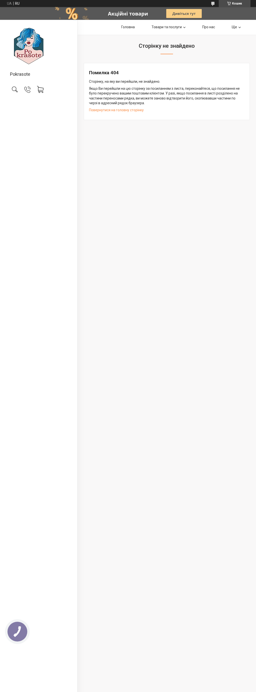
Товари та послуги (167, 27)
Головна (128, 27)
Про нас (208, 27)
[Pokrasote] (38, 46)
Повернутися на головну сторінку (116, 110)
